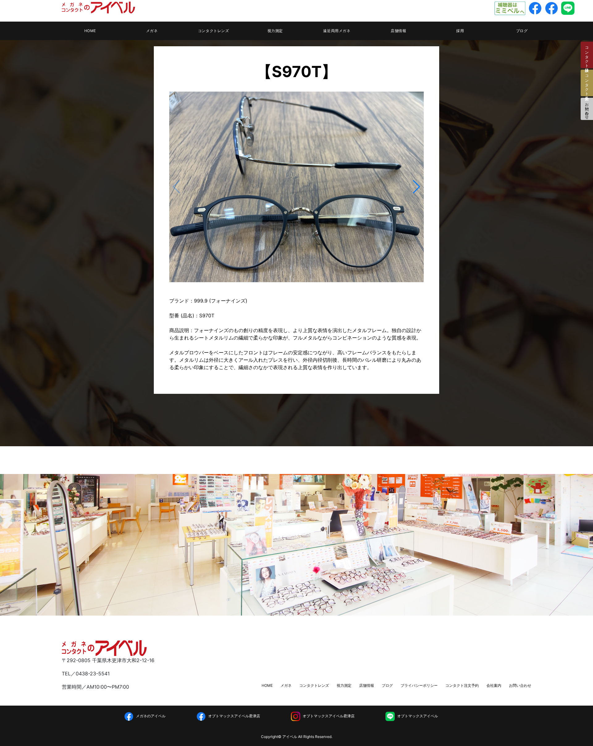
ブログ (522, 30)
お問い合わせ (587, 108)
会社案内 (493, 685)
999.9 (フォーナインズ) (220, 301)
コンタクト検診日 (587, 55)
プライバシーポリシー (419, 685)
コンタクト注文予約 (462, 685)
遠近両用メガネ (336, 30)
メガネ (152, 30)
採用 (460, 30)
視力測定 (275, 30)
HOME (90, 30)
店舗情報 (398, 30)
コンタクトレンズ (213, 30)
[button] (416, 187)
